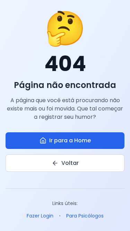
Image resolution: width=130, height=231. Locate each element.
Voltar (70, 163)
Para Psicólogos (85, 215)
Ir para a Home (70, 140)
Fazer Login (40, 215)
